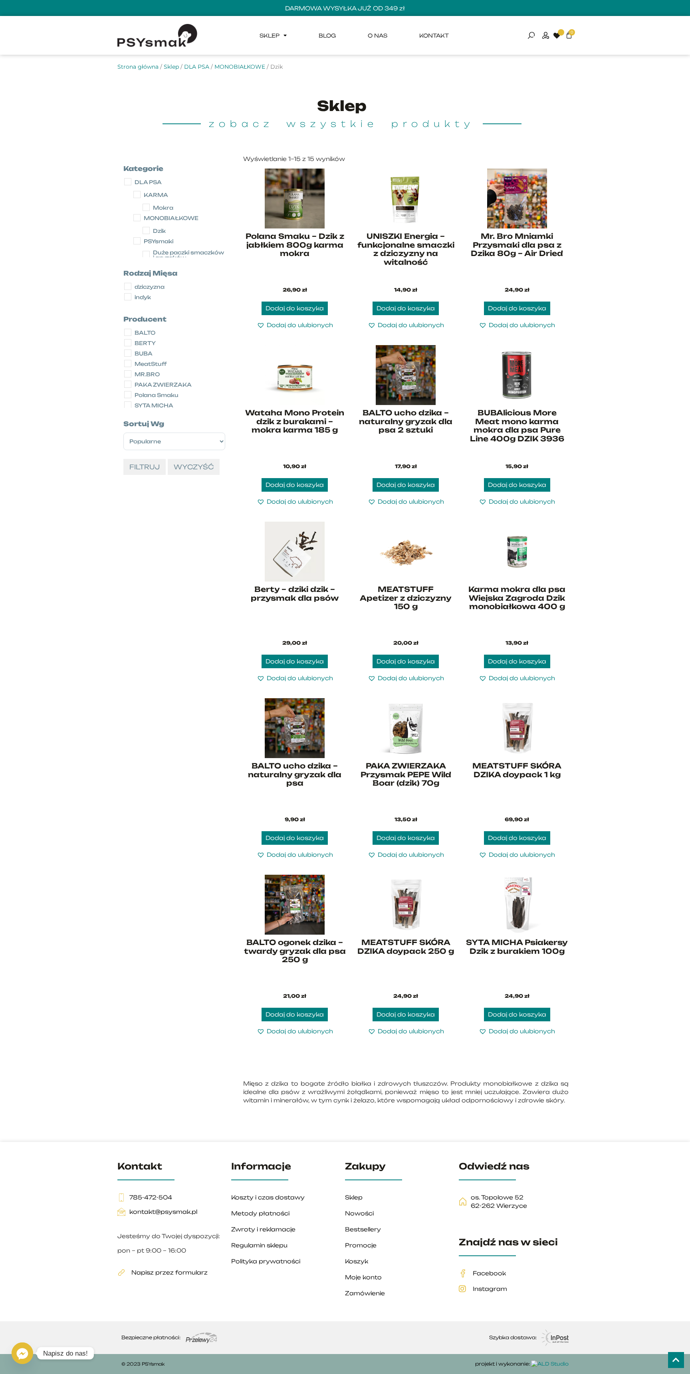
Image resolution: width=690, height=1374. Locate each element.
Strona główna (138, 66)
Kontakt (434, 35)
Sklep (270, 35)
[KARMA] (138, 199)
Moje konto (363, 1277)
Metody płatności (260, 1213)
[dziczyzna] (129, 291)
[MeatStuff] (129, 368)
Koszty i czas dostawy (268, 1197)
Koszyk (356, 1261)
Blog (327, 35)
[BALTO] (129, 337)
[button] (295, 325)
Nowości (359, 1213)
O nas (377, 35)
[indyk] (129, 301)
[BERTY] (129, 347)
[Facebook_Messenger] (22, 1353)
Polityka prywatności (265, 1261)
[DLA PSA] (129, 186)
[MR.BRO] (129, 378)
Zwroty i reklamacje (263, 1229)
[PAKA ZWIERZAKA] (129, 388)
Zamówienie (365, 1293)
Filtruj (144, 467)
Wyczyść (194, 467)
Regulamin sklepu (259, 1245)
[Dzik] (148, 235)
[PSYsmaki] (138, 245)
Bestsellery (363, 1229)
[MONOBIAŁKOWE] (138, 222)
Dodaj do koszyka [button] (295, 308)
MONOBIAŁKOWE (239, 66)
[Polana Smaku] (129, 399)
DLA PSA (196, 66)
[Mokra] (148, 211)
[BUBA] (129, 357)
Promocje (361, 1245)
